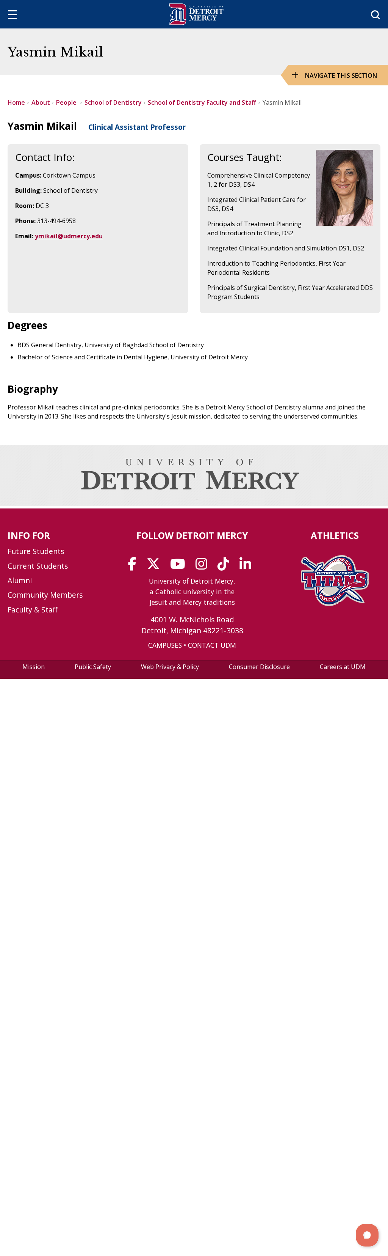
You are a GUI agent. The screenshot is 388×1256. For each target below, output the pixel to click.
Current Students (38, 566)
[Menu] (12, 16)
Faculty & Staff (33, 609)
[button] (367, 1235)
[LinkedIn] (247, 566)
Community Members (45, 595)
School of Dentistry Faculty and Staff (202, 102)
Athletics (335, 535)
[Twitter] (156, 566)
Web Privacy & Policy (170, 667)
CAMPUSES (165, 645)
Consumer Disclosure (259, 667)
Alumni (20, 580)
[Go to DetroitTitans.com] (335, 604)
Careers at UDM (343, 667)
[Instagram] (204, 566)
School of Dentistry (113, 102)
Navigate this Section (341, 75)
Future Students (36, 551)
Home (16, 102)
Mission (33, 667)
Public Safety (93, 667)
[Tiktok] (225, 566)
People (67, 102)
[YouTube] (180, 566)
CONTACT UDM (212, 645)
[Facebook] (134, 566)
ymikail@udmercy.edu (69, 236)
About (40, 102)
